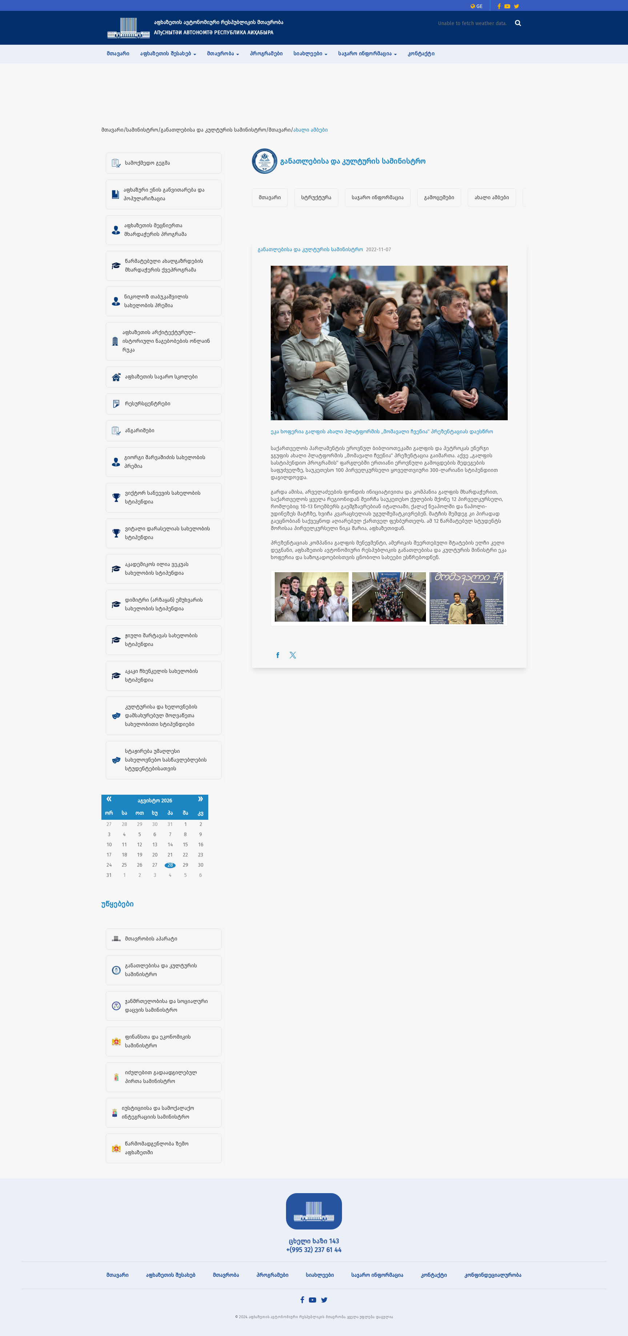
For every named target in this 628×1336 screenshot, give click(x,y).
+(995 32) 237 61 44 (314, 1250)
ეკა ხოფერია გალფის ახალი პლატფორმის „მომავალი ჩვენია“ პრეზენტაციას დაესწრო (382, 432)
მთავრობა (226, 1275)
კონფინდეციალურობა (493, 1275)
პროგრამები (266, 54)
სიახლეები (320, 1275)
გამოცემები (439, 197)
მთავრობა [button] (221, 54)
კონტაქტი (421, 54)
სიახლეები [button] (309, 54)
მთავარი (118, 54)
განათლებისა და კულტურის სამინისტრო (310, 249)
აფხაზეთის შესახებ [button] (166, 54)
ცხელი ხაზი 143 (314, 1241)
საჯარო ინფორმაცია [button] (365, 54)
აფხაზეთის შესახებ (171, 1275)
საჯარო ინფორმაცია (378, 197)
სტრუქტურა (316, 197)
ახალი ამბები (492, 197)
